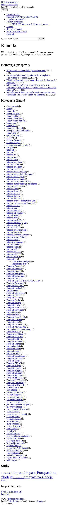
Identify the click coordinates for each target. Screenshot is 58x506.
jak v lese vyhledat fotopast (18, 404)
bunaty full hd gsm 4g (15, 121)
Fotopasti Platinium (14, 341)
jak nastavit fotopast (14, 397)
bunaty (9, 108)
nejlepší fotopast (13, 433)
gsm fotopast (11, 390)
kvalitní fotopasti (13, 419)
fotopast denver (13, 191)
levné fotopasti (12, 424)
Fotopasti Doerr (13, 298)
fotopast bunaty (13, 169)
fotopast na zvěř (13, 225)
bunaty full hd (12, 116)
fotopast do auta (13, 193)
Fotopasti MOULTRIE (16, 327)
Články (9, 138)
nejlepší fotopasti (13, 438)
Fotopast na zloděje (9, 5)
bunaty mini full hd (14, 128)
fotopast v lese (12, 247)
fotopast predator (13, 227)
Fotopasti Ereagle (13, 302)
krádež (3, 480)
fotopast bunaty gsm (15, 176)
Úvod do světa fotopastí (11, 492)
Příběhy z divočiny (14, 450)
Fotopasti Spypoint (14, 370)
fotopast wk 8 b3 (13, 256)
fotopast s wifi (12, 239)
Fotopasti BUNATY (15, 285)
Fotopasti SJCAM (14, 363)
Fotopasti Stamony (14, 373)
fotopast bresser (13, 164)
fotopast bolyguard (14, 162)
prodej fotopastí (13, 453)
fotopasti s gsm (12, 351)
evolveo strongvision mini (17, 145)
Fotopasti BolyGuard (15, 276)
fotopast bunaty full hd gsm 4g (19, 174)
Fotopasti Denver (13, 295)
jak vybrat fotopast (14, 407)
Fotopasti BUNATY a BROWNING (22, 17)
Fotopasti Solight (13, 365)
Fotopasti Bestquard (14, 273)
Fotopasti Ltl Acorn (14, 324)
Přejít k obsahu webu (10, 2)
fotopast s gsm (12, 232)
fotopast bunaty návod (15, 186)
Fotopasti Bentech (14, 268)
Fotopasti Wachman (14, 382)
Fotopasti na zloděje (20, 261)
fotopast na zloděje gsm (16, 222)
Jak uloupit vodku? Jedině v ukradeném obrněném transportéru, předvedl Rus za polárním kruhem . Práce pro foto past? (31, 87)
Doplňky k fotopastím (15, 19)
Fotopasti (10, 34)
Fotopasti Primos (13, 344)
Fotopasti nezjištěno (14, 334)
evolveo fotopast (13, 142)
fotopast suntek (12, 244)
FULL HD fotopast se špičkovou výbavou (30, 24)
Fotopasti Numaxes (14, 336)
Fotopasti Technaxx (14, 375)
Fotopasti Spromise (14, 368)
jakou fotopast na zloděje (17, 414)
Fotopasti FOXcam (14, 310)
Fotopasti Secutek (14, 358)
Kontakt (9, 26)
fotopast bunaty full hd (16, 172)
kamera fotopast (13, 416)
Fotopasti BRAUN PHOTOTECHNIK (23, 281)
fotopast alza (11, 157)
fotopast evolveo (13, 198)
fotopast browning (14, 167)
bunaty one (11, 133)
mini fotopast (12, 428)
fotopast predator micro (16, 230)
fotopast (9, 152)
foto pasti (10, 150)
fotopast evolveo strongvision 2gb (20, 201)
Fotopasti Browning (14, 283)
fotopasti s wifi (12, 353)
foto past (10, 147)
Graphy (39, 501)
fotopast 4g (11, 155)
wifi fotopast (11, 460)
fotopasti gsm (12, 312)
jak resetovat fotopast (15, 402)
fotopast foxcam (13, 205)
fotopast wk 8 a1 (13, 252)
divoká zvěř (5, 473)
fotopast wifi (11, 249)
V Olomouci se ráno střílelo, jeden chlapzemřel (26, 70)
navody (9, 431)
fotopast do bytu (13, 196)
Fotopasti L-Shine (14, 319)
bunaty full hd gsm (14, 118)
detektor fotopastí (13, 140)
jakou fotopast (12, 412)
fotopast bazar (12, 159)
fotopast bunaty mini (15, 179)
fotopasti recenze (13, 348)
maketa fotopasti (13, 426)
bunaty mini (11, 125)
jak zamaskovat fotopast (16, 409)
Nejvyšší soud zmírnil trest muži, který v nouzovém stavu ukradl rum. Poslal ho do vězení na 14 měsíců (30, 93)
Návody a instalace (14, 22)
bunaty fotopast (13, 113)
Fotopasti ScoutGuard (15, 356)
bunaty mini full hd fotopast (18, 130)
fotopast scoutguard (14, 242)
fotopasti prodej (13, 346)
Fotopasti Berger (13, 271)
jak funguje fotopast (14, 392)
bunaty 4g (10, 111)
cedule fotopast (12, 135)
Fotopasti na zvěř (19, 264)
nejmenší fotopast (13, 445)
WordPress (13, 501)
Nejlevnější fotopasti (15, 443)
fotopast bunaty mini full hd (18, 181)
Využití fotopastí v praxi (16, 31)
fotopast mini (12, 218)
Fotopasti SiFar (12, 361)
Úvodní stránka (13, 14)
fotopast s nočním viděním (17, 235)
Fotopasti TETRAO (15, 378)
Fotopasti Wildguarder (15, 385)
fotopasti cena (12, 290)
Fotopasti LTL (12, 322)
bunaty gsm (11, 123)
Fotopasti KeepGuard (15, 317)
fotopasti (29, 472)
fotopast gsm (11, 208)
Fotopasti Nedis (13, 332)
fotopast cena (12, 188)
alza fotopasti (12, 106)
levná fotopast (12, 421)
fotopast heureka (13, 210)
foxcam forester (13, 387)
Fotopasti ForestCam (15, 307)
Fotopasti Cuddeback (15, 293)
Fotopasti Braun (13, 278)
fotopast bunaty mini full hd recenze (21, 184)
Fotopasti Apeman (14, 266)
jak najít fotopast (13, 395)
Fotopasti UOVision (15, 380)
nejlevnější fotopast (14, 441)
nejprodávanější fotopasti (17, 448)
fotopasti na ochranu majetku (18, 329)
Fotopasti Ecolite (13, 300)
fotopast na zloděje (14, 220)
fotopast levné (12, 215)
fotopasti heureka (13, 315)
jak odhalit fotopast (14, 399)
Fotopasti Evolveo (14, 305)
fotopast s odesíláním (15, 237)
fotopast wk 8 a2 (13, 254)
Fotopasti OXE (12, 339)
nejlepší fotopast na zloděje (17, 436)
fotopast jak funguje (14, 213)
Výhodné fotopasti (14, 455)
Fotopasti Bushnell (14, 288)
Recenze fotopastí (14, 29)
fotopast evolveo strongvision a (19, 203)
